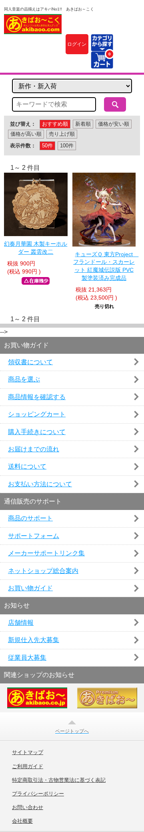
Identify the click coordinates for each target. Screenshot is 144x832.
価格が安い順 (113, 124)
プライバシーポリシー (38, 794)
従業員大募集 (27, 657)
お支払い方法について (40, 484)
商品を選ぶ (24, 379)
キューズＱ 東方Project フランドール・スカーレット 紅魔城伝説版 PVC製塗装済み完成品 (104, 266)
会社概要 (22, 821)
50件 (47, 146)
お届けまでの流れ (33, 449)
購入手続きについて (37, 431)
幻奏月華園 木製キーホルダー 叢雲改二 (35, 248)
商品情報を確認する (37, 397)
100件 (67, 146)
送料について (27, 466)
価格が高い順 (26, 134)
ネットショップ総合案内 (43, 570)
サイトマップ (27, 752)
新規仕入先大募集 (33, 639)
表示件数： (23, 146)
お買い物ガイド (30, 588)
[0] (101, 63)
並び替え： (23, 124)
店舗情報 (21, 622)
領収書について (30, 362)
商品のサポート (30, 518)
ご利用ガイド (27, 766)
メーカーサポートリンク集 (46, 553)
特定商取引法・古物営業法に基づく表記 (59, 780)
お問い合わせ (27, 807)
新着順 (83, 124)
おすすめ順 (55, 124)
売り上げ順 (62, 134)
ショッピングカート (37, 414)
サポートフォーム (33, 535)
